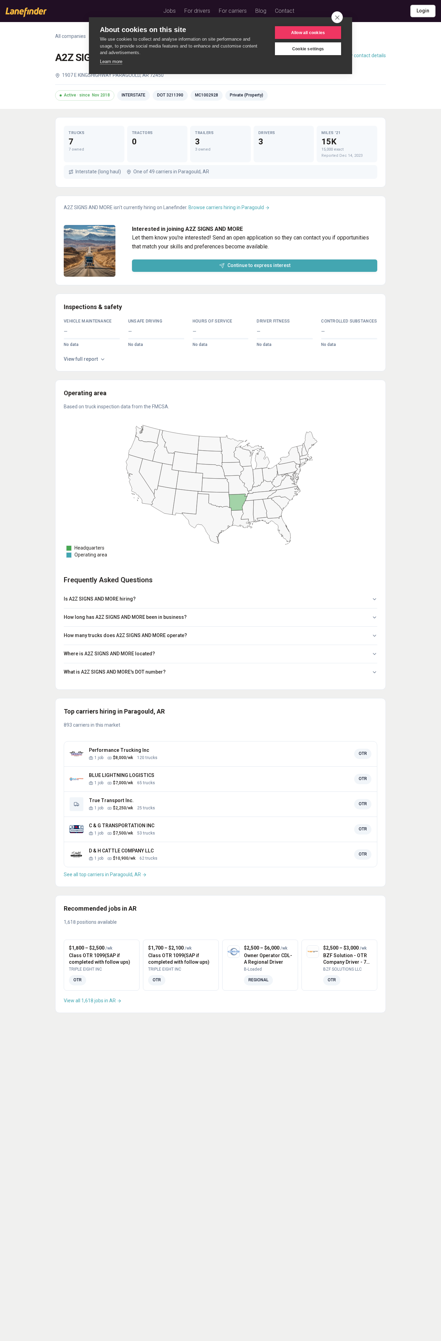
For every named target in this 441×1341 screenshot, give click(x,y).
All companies (70, 36)
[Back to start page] (26, 12)
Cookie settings (308, 49)
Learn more (111, 61)
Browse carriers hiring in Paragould (226, 207)
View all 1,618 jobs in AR (90, 1000)
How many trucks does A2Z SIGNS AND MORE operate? (125, 635)
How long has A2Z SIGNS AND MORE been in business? (125, 617)
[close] (337, 17)
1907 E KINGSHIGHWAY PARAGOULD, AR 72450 (113, 75)
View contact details (364, 55)
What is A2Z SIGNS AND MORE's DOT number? (115, 672)
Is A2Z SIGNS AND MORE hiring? (100, 599)
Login (423, 10)
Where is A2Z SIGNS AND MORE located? (109, 653)
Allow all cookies (308, 32)
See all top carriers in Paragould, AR (103, 874)
